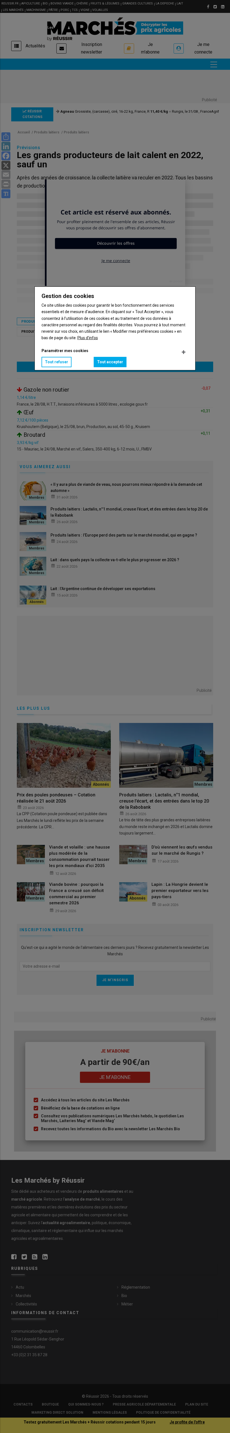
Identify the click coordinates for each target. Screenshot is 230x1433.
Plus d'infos (87, 338)
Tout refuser (56, 362)
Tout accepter (110, 362)
